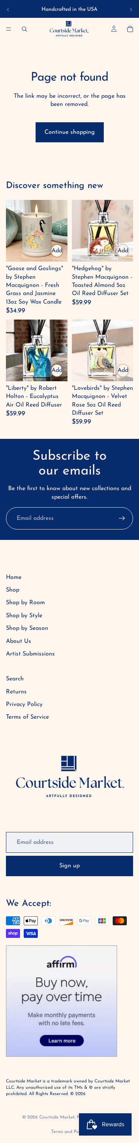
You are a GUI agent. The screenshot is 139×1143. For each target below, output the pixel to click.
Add (57, 251)
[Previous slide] (8, 9)
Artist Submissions (30, 654)
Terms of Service (27, 717)
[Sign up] (122, 518)
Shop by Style (24, 616)
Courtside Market (57, 1117)
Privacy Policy (24, 705)
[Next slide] (131, 9)
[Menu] (8, 29)
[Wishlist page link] (97, 29)
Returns (16, 692)
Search (15, 679)
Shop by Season (27, 628)
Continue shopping (69, 132)
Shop (12, 590)
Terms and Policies (69, 1132)
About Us (18, 641)
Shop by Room (25, 603)
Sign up (69, 866)
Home (13, 577)
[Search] (24, 29)
